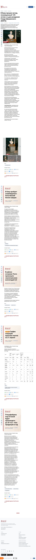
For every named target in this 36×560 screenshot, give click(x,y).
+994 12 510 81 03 (3, 528)
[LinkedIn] (11, 551)
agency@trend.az (3, 529)
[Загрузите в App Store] (3, 555)
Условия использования (22, 542)
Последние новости (4, 533)
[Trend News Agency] (3, 521)
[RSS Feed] (13, 551)
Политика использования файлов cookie (24, 546)
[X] (5, 551)
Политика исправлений (22, 538)
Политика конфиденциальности (23, 543)
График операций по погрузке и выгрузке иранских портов (11, 388)
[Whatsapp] (2, 551)
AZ (32, 558)
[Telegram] (9, 551)
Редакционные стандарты (22, 537)
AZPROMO (6, 243)
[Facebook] (4, 551)
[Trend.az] (4, 7)
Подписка (2, 542)
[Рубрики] (34, 7)
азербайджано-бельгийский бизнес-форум (11, 245)
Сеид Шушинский (7, 165)
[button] (1, 31)
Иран (6, 385)
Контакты (20, 536)
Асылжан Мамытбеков (8, 488)
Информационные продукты (5, 543)
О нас (19, 533)
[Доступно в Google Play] (10, 555)
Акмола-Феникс (15, 488)
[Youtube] (7, 551)
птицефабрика (7, 490)
